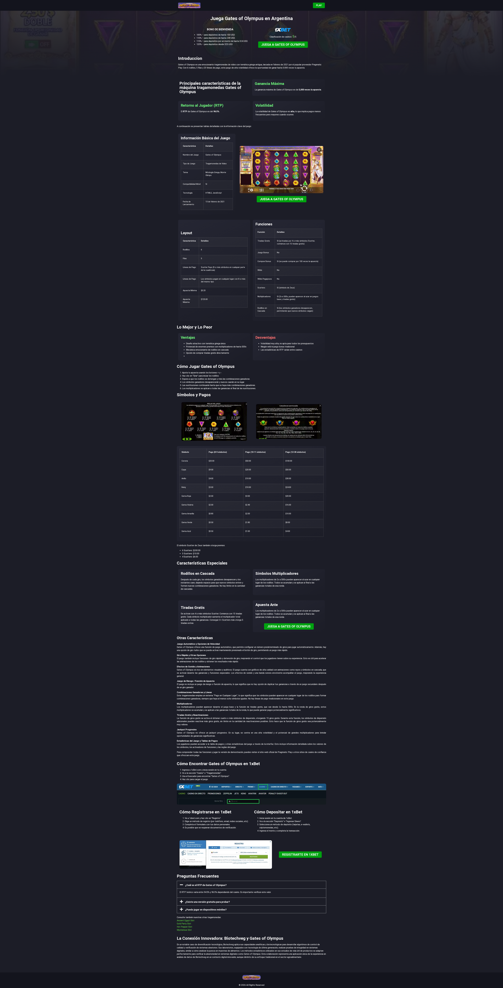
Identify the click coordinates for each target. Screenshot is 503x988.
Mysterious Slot (184, 930)
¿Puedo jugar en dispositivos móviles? (206, 909)
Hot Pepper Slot (184, 927)
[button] (251, 885)
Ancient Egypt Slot (185, 920)
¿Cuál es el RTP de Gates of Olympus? (206, 885)
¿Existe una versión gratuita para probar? (207, 901)
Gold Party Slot (184, 923)
